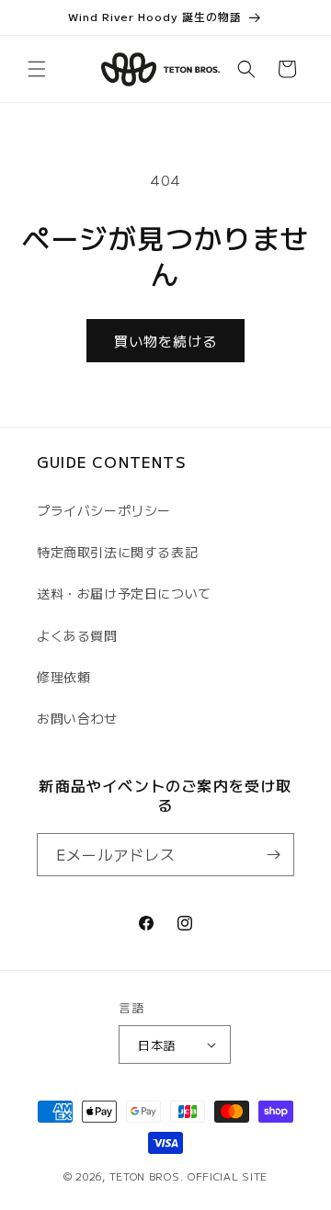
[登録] (273, 854)
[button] (37, 69)
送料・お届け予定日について (124, 593)
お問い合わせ (77, 718)
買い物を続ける (165, 340)
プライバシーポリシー (104, 510)
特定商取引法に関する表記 (117, 551)
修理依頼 (63, 677)
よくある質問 (77, 635)
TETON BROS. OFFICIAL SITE (188, 1176)
